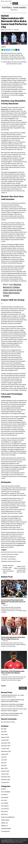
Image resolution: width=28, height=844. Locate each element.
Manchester (5, 109)
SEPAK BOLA (4, 814)
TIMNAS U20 (4, 823)
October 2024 (5, 782)
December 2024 (5, 777)
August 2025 (4, 754)
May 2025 (3, 763)
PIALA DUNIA (4, 811)
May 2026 (3, 729)
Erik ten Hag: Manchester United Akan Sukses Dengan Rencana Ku (13, 638)
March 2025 (4, 768)
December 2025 (5, 743)
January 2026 (5, 740)
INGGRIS (3, 789)
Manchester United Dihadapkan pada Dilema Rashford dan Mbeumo (12, 672)
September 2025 (6, 751)
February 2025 (5, 771)
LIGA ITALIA (4, 800)
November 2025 (5, 746)
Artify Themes (18, 842)
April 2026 (3, 731)
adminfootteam (8, 29)
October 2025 (5, 748)
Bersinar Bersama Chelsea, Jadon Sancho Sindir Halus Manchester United (12, 290)
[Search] (11, 3)
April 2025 (4, 765)
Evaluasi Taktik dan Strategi (9, 554)
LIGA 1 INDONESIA (5, 792)
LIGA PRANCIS (5, 806)
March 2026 (4, 734)
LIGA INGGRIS (5, 15)
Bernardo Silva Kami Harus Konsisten (12, 552)
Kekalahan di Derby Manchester (11, 561)
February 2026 (5, 737)
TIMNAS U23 (4, 825)
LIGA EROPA (4, 794)
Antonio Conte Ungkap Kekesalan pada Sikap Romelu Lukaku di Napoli (12, 700)
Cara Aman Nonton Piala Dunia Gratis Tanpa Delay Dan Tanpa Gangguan (14, 709)
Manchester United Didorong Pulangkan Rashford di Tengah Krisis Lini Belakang (12, 705)
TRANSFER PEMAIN (6, 828)
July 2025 (3, 757)
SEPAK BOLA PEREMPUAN (7, 817)
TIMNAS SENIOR (5, 820)
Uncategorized (5, 831)
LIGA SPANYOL (5, 809)
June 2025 (4, 760)
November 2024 (5, 779)
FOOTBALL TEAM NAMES (14, 7)
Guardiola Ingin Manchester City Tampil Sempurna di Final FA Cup (12, 696)
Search (3, 686)
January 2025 (5, 774)
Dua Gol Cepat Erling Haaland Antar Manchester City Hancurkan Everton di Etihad (13, 601)
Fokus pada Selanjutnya (8, 557)
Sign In (15, 3)
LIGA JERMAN (4, 803)
